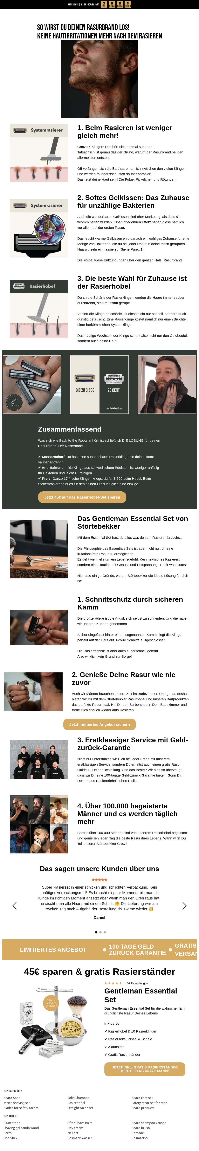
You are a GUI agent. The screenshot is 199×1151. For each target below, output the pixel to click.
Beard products (143, 1108)
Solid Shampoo (78, 1098)
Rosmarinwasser (79, 1138)
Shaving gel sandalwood (21, 1128)
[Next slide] (184, 905)
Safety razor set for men (149, 1103)
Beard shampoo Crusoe (149, 1123)
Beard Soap (11, 1098)
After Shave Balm (80, 1123)
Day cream (75, 1128)
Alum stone (11, 1123)
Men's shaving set (16, 1103)
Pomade (138, 1133)
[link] (82, 497)
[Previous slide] (14, 905)
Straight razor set (80, 1108)
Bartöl (7, 1133)
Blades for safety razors (20, 1108)
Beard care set (142, 1098)
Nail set (72, 1133)
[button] (54, 1021)
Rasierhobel (76, 1103)
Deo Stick (10, 1138)
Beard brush (141, 1128)
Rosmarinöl (140, 1138)
